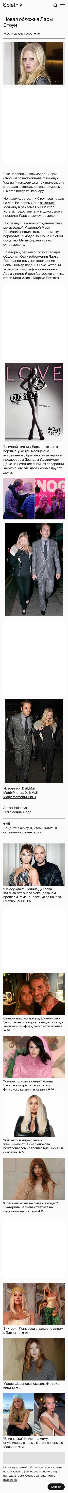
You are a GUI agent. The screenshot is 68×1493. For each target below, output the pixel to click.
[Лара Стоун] (34, 402)
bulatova (20, 808)
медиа (17, 812)
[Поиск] (55, 5)
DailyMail (28, 788)
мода (27, 812)
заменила (47, 203)
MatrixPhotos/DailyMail (20, 793)
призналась (47, 182)
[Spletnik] (12, 5)
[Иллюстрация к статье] (34, 63)
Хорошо (56, 1487)
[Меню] (62, 5)
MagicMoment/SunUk (19, 797)
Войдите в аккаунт (17, 828)
